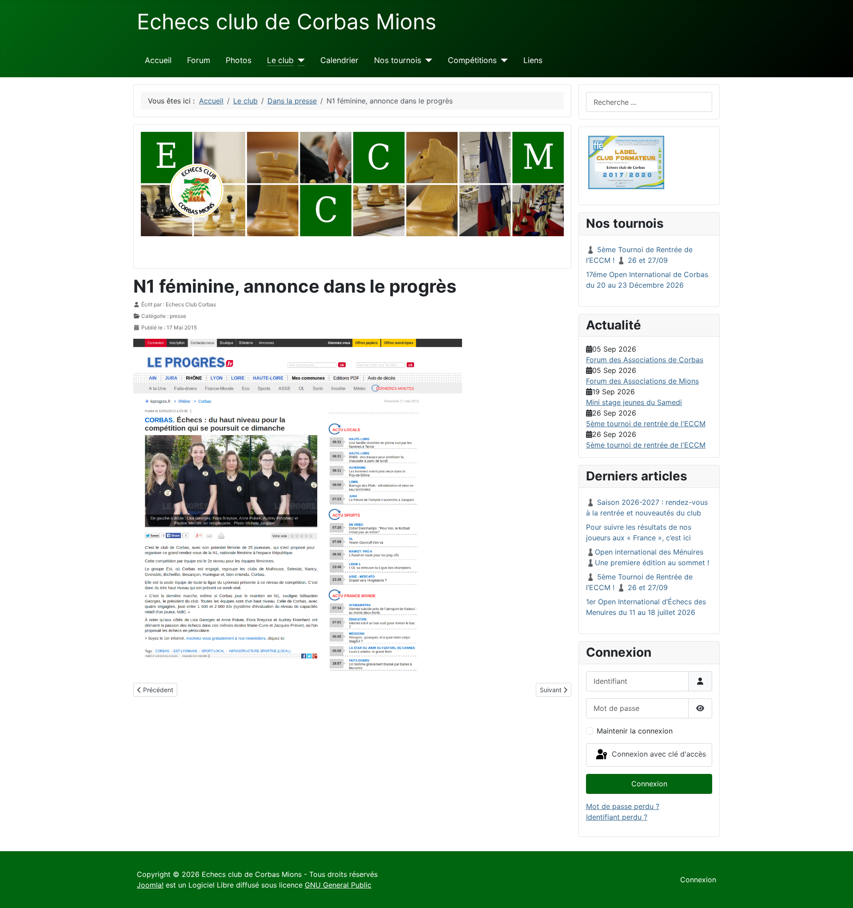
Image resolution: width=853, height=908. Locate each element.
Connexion (649, 783)
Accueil (158, 60)
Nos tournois (397, 60)
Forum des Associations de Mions (642, 381)
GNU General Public (338, 884)
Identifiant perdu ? (616, 817)
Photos (238, 60)
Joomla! (150, 884)
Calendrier (339, 60)
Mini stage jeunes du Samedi (634, 402)
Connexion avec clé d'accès (658, 754)
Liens (532, 60)
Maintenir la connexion (635, 730)
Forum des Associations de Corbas (644, 359)
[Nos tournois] (426, 60)
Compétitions (472, 60)
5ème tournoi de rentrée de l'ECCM (646, 423)
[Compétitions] (502, 60)
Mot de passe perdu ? (622, 806)
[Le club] (299, 60)
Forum (198, 60)
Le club (280, 60)
